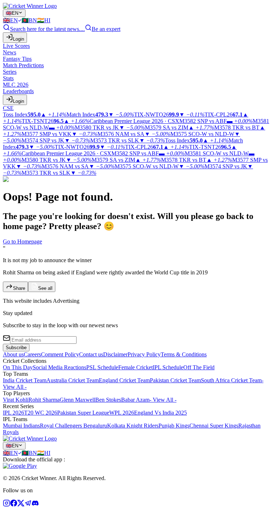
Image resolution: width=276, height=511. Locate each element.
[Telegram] (28, 505)
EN (12, 13)
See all (45, 288)
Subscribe (16, 347)
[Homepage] (30, 6)
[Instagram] (6, 505)
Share (19, 288)
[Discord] (35, 505)
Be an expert (106, 29)
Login (18, 39)
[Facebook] (13, 505)
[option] (12, 20)
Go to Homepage (22, 241)
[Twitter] (20, 505)
